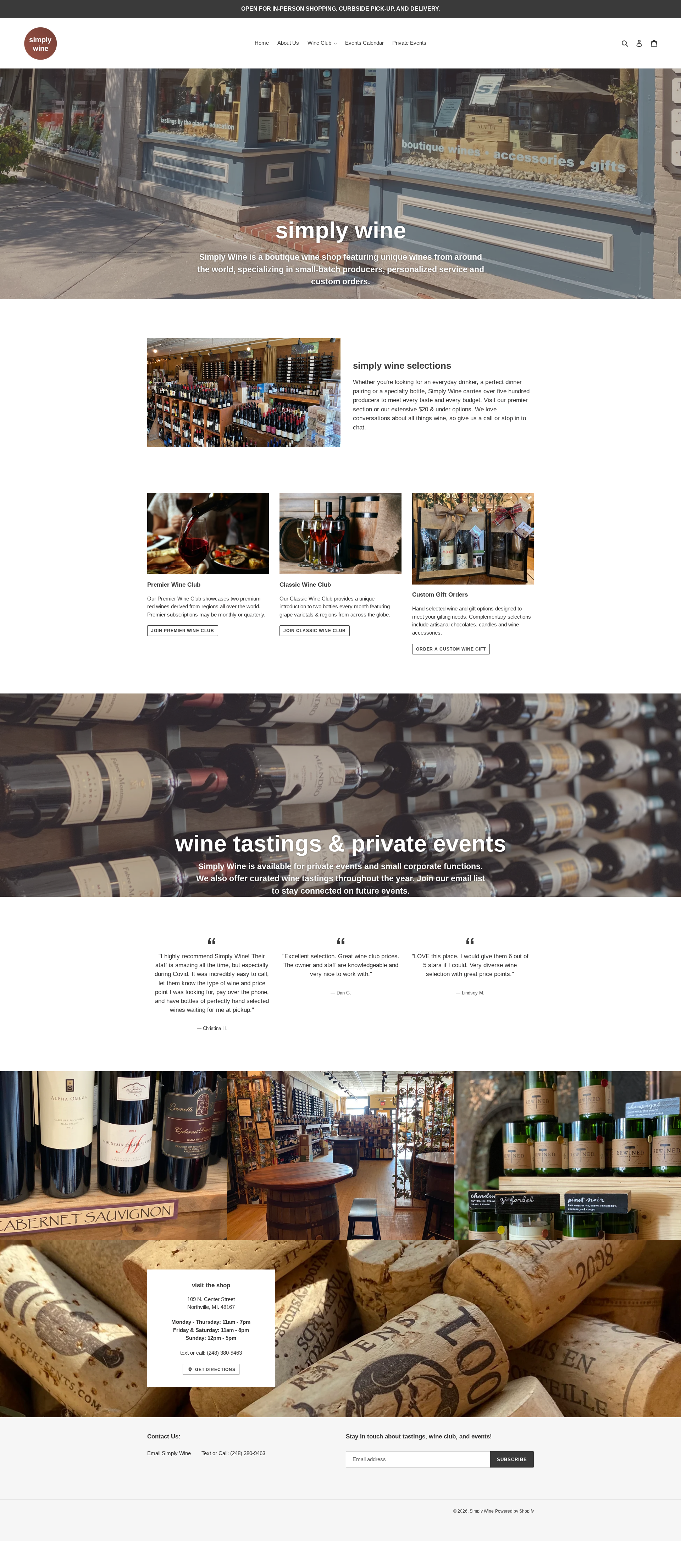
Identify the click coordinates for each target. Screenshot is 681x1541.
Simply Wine (482, 1511)
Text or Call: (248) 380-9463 (233, 1453)
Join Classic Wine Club (314, 630)
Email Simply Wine (169, 1453)
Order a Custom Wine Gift (451, 649)
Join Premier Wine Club (182, 630)
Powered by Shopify (514, 1511)
